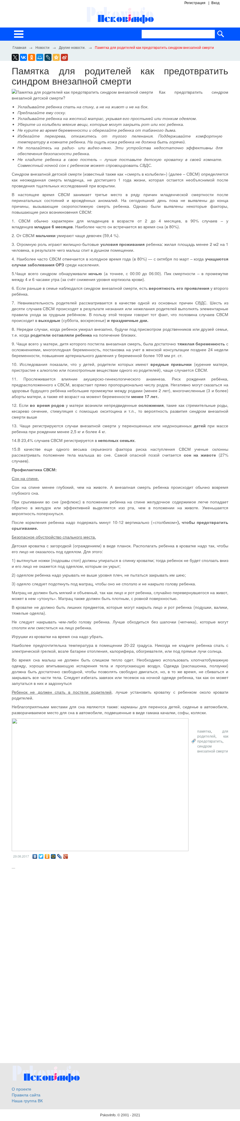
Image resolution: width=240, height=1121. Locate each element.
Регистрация (194, 3)
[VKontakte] (23, 57)
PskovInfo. (108, 1115)
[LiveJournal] (48, 57)
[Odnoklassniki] (31, 57)
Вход (215, 3)
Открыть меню (19, 34)
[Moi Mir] (39, 57)
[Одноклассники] (47, 856)
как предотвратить (212, 738)
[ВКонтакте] (35, 856)
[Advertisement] (120, 918)
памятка (204, 731)
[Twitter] (41, 856)
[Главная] (19, 47)
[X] (15, 57)
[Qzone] (56, 57)
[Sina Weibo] (64, 57)
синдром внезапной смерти (212, 748)
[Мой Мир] (53, 856)
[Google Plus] (66, 856)
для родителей (212, 733)
